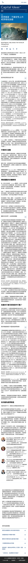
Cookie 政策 (5, 560)
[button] (14, 11)
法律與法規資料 (22, 560)
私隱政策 (13, 560)
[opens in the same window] (3, 2)
